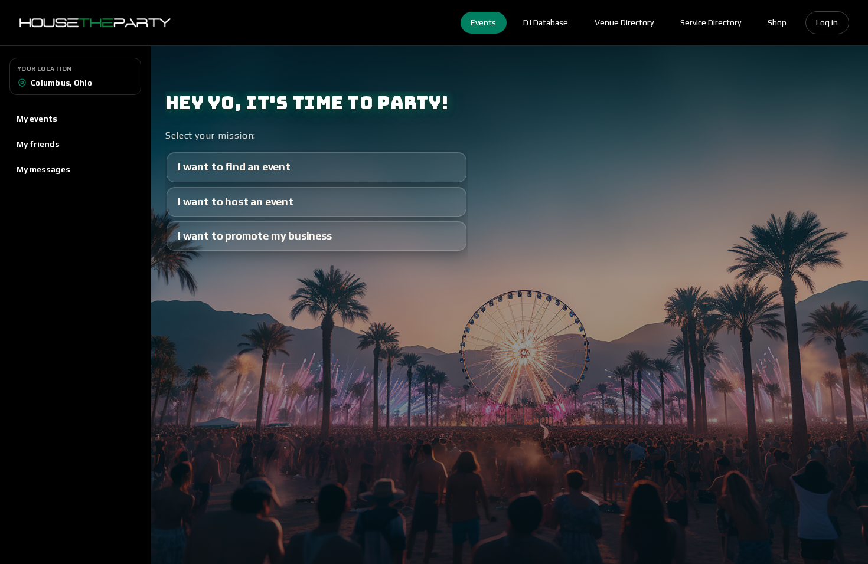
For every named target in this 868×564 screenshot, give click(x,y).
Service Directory (710, 22)
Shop (777, 22)
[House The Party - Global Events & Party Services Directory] (95, 23)
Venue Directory (624, 22)
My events (37, 118)
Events (483, 22)
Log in (827, 22)
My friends (38, 144)
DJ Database (545, 22)
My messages (43, 169)
